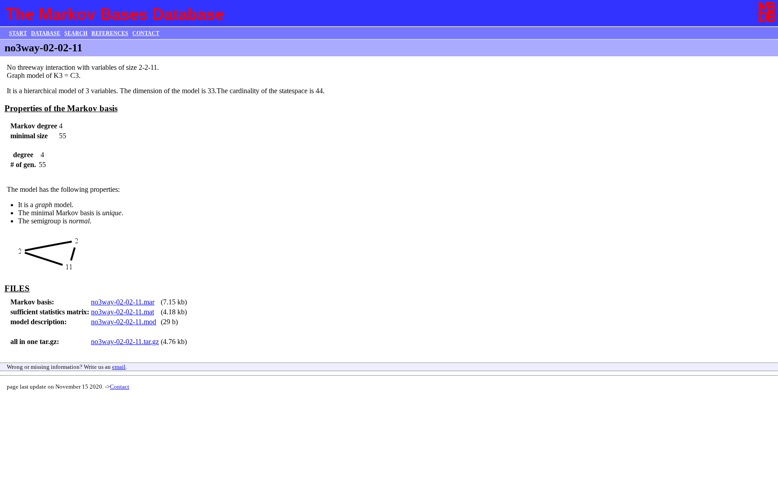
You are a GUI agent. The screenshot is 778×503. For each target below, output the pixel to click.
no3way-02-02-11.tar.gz (125, 341)
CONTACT (145, 33)
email (119, 366)
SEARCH (75, 33)
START (18, 33)
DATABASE (45, 33)
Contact (119, 386)
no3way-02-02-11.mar (122, 302)
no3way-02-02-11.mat (122, 312)
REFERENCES (109, 33)
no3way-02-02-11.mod (123, 322)
